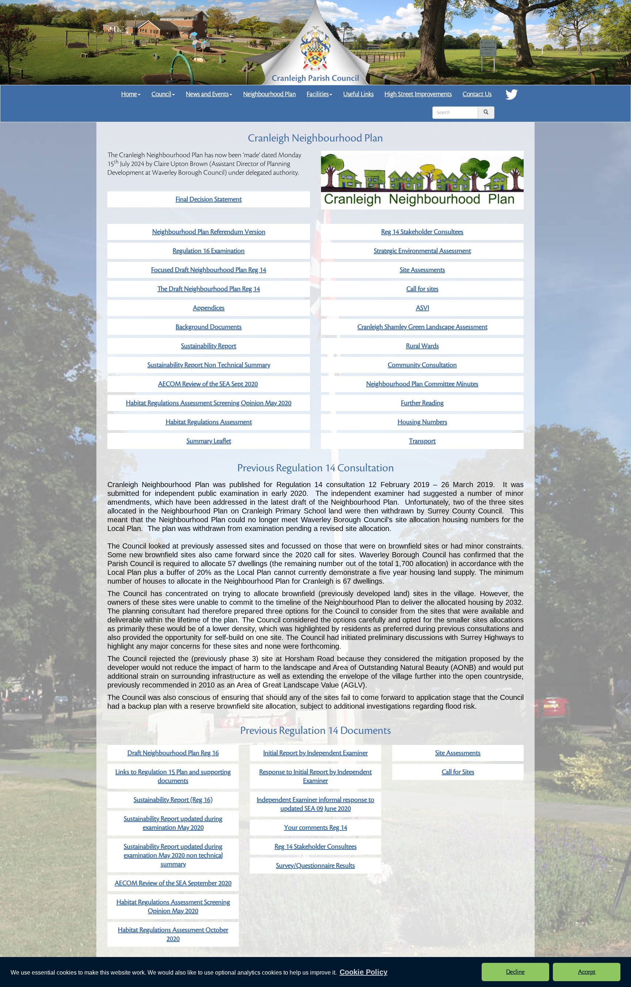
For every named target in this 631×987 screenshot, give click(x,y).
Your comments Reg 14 (315, 827)
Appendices (209, 308)
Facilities (318, 94)
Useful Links (358, 94)
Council (161, 94)
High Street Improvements (418, 94)
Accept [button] (587, 972)
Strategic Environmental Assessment (422, 251)
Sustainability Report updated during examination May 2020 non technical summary (173, 855)
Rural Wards (422, 346)
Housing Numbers (422, 422)
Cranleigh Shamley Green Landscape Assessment (422, 327)
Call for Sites (458, 772)
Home (129, 94)
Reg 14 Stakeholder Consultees (422, 232)
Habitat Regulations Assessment (209, 422)
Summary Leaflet (209, 441)
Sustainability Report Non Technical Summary (209, 365)
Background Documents (209, 327)
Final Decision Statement (209, 199)
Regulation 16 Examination (209, 251)
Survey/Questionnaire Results (315, 865)
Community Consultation (422, 365)
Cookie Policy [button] (363, 972)
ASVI (422, 308)
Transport (422, 441)
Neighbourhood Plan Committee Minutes (422, 384)
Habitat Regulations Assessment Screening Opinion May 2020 (208, 403)
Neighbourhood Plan (269, 94)
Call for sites (422, 289)
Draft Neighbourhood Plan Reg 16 (173, 753)
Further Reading (422, 403)
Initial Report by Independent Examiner (315, 753)
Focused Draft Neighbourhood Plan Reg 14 (208, 270)
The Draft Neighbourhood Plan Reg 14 (208, 289)
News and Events (207, 94)
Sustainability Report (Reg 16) (173, 799)
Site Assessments (422, 270)
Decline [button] (515, 972)
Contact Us (477, 94)
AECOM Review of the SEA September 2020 (173, 883)
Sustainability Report (208, 346)
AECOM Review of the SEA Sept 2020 (208, 384)
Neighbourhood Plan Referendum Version (208, 232)
